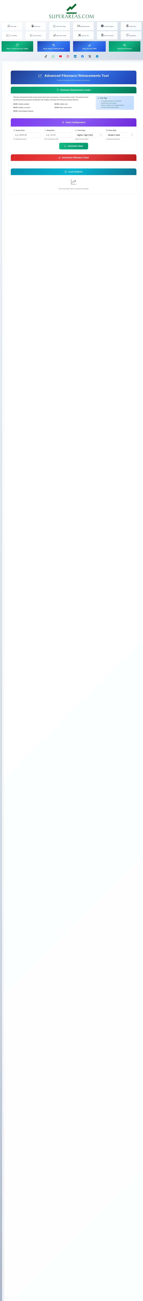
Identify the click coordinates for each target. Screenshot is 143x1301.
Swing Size (50, 130)
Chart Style (112, 130)
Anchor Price (20, 130)
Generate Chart (75, 146)
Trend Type (81, 130)
